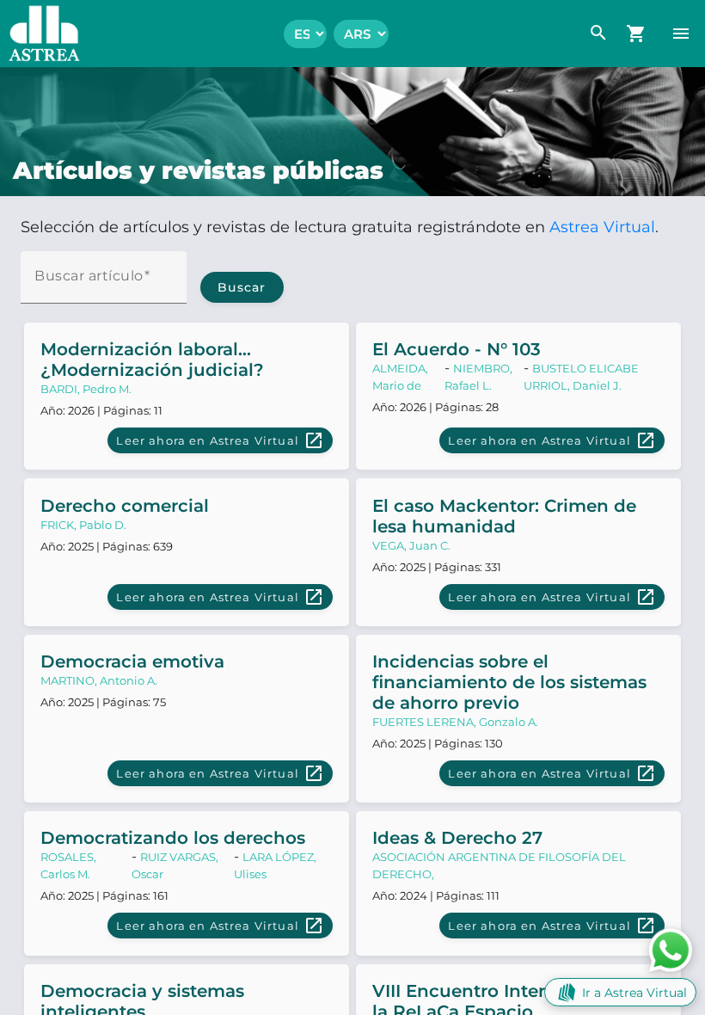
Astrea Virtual (602, 227)
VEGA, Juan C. (411, 545)
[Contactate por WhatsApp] (670, 949)
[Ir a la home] (40, 33)
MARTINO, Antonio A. (98, 680)
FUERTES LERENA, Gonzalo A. (455, 722)
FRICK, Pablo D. (83, 525)
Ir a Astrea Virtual (634, 992)
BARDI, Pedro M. (86, 389)
